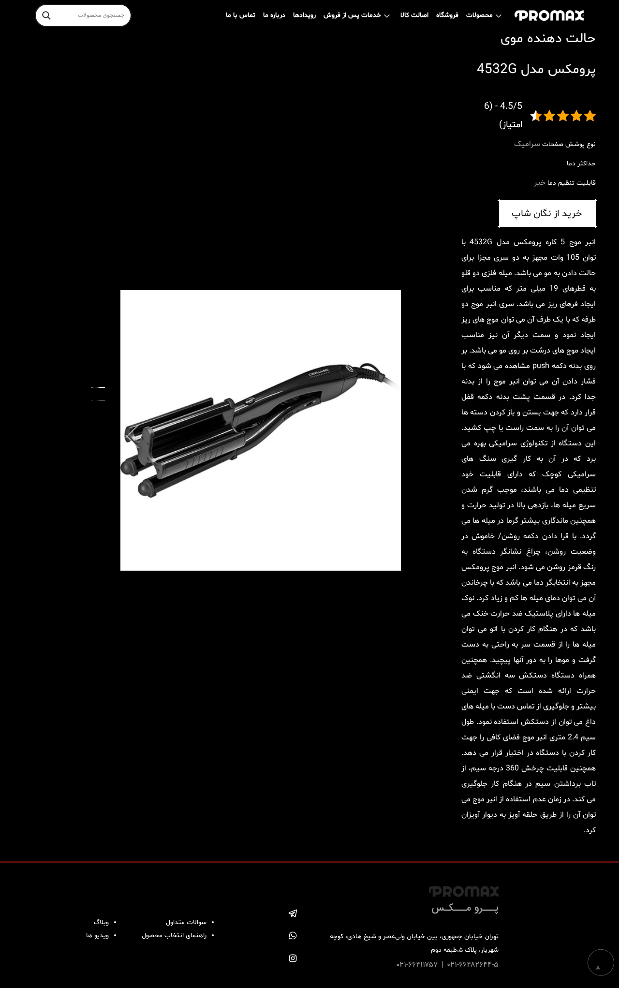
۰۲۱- (402, 964)
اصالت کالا (414, 15)
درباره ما (274, 15)
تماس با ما (240, 15)
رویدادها (304, 15)
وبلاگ (101, 922)
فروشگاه (447, 15)
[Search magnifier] (46, 15)
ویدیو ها (97, 935)
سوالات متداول (186, 922)
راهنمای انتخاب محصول (174, 935)
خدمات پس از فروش (352, 15)
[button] (132, 429)
